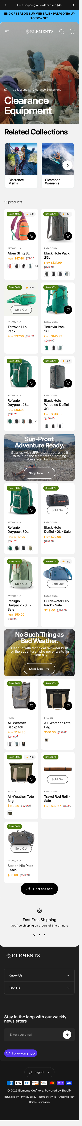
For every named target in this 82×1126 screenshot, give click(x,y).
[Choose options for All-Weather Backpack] (31, 706)
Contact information (39, 1102)
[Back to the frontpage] (6, 89)
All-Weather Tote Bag (57, 725)
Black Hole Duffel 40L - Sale (57, 529)
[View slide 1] (34, 934)
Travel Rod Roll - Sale (57, 798)
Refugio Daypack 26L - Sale (19, 605)
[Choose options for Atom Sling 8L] (31, 236)
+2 (36, 266)
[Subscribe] (67, 1034)
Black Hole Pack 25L (57, 255)
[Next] (73, 5)
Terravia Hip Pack (17, 329)
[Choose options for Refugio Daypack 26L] (31, 383)
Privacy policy (28, 1096)
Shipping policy (66, 1096)
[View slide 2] (39, 934)
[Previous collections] (11, 165)
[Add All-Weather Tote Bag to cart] (68, 706)
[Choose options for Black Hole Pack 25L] (68, 236)
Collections (20, 89)
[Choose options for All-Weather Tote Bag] (31, 779)
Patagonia (14, 248)
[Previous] (6, 5)
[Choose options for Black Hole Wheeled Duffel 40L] (68, 383)
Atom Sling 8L (19, 253)
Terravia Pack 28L (55, 329)
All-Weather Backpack (17, 725)
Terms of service (47, 1096)
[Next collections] (67, 165)
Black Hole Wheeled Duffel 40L (56, 404)
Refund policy (11, 1096)
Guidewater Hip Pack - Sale (56, 603)
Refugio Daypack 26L (18, 402)
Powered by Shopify (58, 1090)
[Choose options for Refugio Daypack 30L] (31, 510)
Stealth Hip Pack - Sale (20, 868)
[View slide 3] (44, 934)
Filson (12, 718)
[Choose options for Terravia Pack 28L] (68, 309)
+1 (36, 421)
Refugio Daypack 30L (18, 529)
